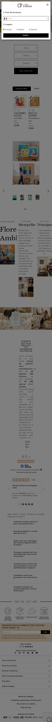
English (21, 29)
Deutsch (34, 29)
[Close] (47, 5)
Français (8, 29)
